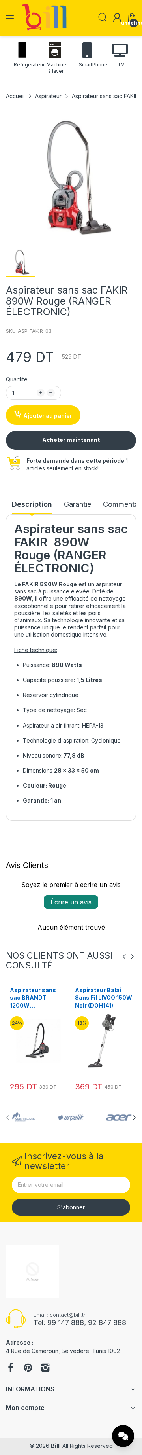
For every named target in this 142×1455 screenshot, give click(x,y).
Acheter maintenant (71, 439)
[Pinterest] (28, 1368)
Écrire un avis (71, 902)
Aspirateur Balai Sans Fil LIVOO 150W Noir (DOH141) (38, 998)
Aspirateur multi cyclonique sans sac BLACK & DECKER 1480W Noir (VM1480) (98, 998)
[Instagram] (45, 1368)
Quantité (17, 379)
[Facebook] (10, 1368)
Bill (55, 1445)
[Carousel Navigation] (128, 956)
